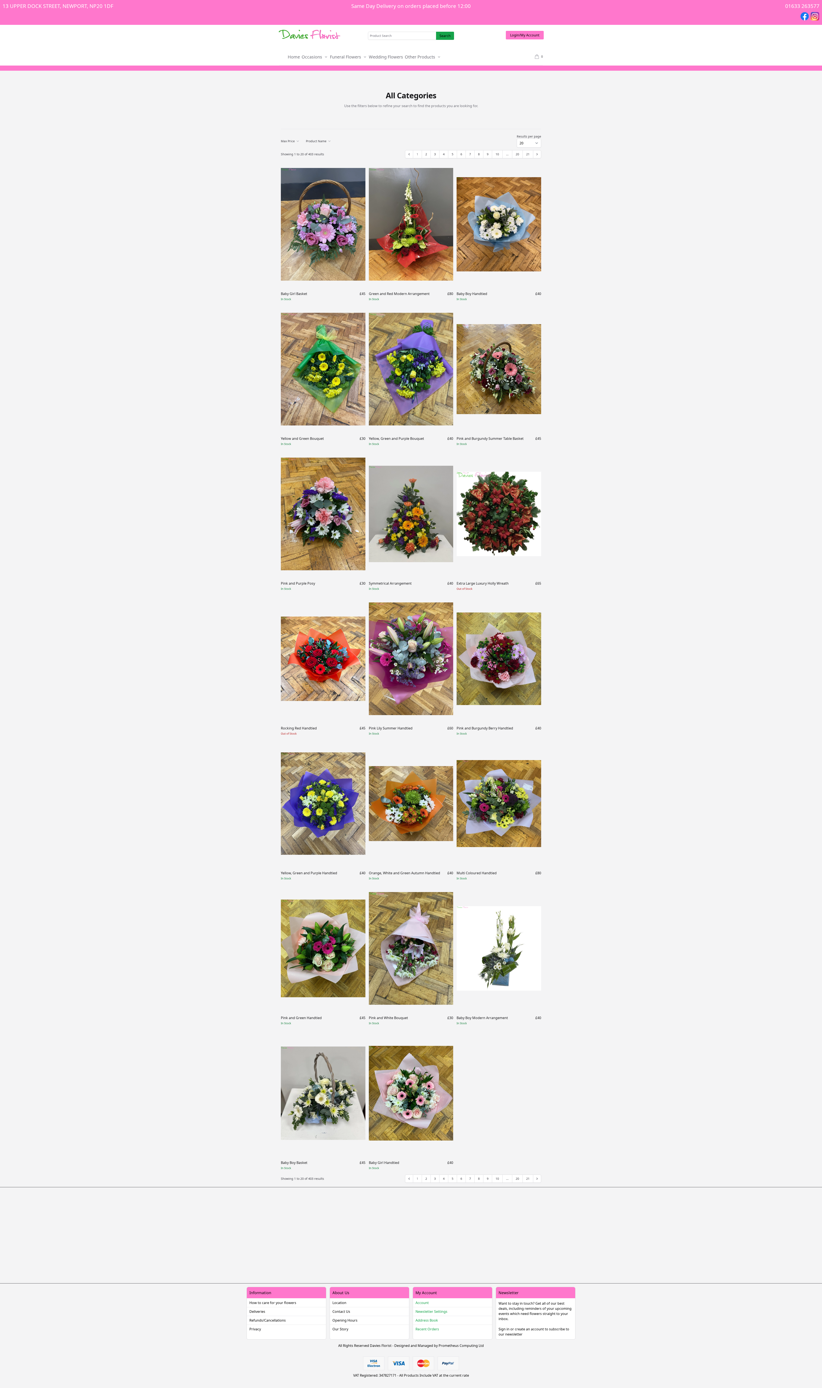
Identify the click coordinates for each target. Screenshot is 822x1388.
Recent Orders (427, 1329)
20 (517, 154)
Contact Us (341, 1311)
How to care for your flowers (272, 1302)
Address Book (426, 1320)
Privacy (255, 1329)
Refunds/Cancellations (267, 1320)
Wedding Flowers (386, 57)
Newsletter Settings (431, 1311)
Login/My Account (524, 35)
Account (422, 1302)
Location (339, 1302)
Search (445, 35)
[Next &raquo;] (537, 154)
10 (497, 154)
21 (528, 154)
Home (294, 57)
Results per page (529, 136)
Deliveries (257, 1311)
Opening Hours (344, 1320)
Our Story (340, 1329)
